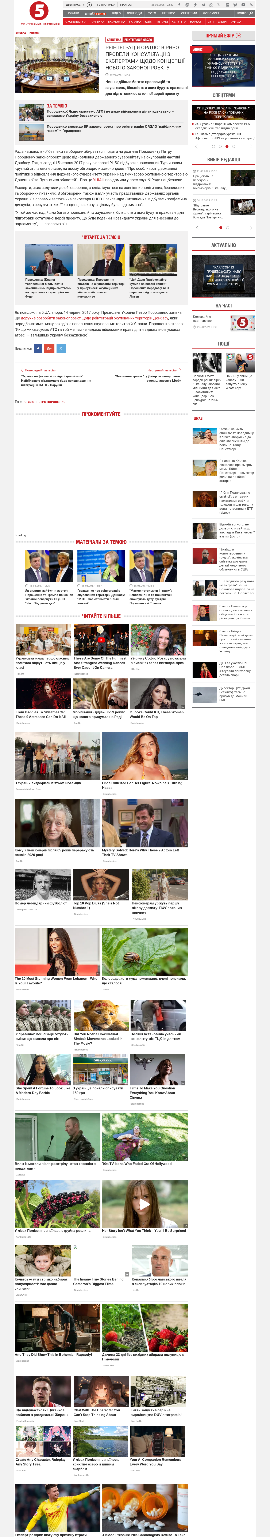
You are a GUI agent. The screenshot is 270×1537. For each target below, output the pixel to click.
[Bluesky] (235, 4)
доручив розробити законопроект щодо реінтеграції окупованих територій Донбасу (94, 318)
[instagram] (187, 4)
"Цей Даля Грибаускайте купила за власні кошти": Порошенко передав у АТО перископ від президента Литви (149, 288)
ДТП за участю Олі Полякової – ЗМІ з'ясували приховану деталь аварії (235, 669)
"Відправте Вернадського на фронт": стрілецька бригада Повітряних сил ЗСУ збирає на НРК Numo (208, 215)
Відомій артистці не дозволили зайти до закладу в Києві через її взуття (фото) (237, 530)
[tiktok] (195, 4)
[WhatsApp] (211, 4)
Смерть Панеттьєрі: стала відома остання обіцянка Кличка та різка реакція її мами (235, 612)
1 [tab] (207, 86)
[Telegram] (203, 4)
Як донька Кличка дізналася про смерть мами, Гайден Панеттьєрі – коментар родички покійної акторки (236, 471)
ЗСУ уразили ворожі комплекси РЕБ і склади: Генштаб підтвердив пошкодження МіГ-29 (223, 128)
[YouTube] (243, 4)
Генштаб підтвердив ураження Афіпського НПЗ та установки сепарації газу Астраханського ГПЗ (225, 138)
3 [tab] (226, 146)
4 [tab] (233, 146)
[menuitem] (72, 13)
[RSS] (251, 4)
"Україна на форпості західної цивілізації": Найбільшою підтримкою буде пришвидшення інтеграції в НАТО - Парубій (56, 380)
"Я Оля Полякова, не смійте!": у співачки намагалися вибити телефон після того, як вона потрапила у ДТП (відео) (236, 503)
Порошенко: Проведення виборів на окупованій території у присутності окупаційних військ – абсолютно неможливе (101, 288)
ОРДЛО (29, 402)
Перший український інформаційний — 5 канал (39, 14)
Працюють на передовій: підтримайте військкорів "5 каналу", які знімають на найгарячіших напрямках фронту (210, 188)
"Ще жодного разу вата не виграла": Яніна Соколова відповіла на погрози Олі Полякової (236, 587)
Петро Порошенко (51, 402)
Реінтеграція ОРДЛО (138, 39)
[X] (219, 4)
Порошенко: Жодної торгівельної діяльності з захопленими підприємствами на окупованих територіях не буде (48, 288)
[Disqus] (101, 479)
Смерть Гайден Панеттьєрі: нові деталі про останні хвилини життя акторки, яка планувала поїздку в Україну (236, 641)
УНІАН (98, 180)
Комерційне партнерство (202, 319)
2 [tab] (239, 86)
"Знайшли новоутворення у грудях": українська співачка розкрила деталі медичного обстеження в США (233, 559)
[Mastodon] (227, 4)
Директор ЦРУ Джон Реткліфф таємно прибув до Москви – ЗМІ (234, 694)
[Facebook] (179, 4)
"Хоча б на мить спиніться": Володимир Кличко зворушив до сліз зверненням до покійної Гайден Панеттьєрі (236, 439)
